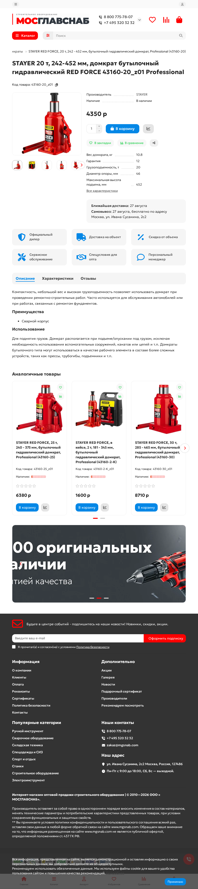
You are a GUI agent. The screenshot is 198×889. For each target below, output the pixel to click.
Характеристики (57, 278)
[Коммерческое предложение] (148, 128)
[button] (12, 165)
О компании (21, 670)
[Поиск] (181, 35)
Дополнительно (118, 661)
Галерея (108, 677)
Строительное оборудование (35, 773)
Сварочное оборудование (33, 738)
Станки (17, 766)
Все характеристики (102, 191)
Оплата (18, 684)
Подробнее (115, 873)
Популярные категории (36, 722)
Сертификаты (23, 698)
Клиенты (19, 677)
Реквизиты (21, 691)
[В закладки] (60, 387)
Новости (108, 684)
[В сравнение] (60, 396)
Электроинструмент (28, 780)
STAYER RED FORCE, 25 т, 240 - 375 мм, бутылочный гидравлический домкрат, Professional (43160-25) (38, 449)
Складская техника (27, 745)
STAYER (142, 94)
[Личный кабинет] (182, 4)
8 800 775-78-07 (118, 17)
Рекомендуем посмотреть (122, 705)
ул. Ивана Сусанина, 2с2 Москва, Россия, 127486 (145, 764)
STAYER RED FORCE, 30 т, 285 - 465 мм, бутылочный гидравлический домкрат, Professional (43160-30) (157, 449)
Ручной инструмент (27, 731)
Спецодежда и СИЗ (27, 752)
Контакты (20, 712)
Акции (106, 670)
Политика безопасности (31, 705)
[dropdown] (15, 4)
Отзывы (88, 278)
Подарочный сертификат (121, 691)
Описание (25, 278)
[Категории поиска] (48, 35)
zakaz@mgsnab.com (122, 745)
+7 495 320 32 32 (119, 22)
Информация (26, 661)
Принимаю (175, 881)
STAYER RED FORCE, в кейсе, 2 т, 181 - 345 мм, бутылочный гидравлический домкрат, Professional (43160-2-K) (98, 452)
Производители (114, 698)
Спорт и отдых (23, 759)
